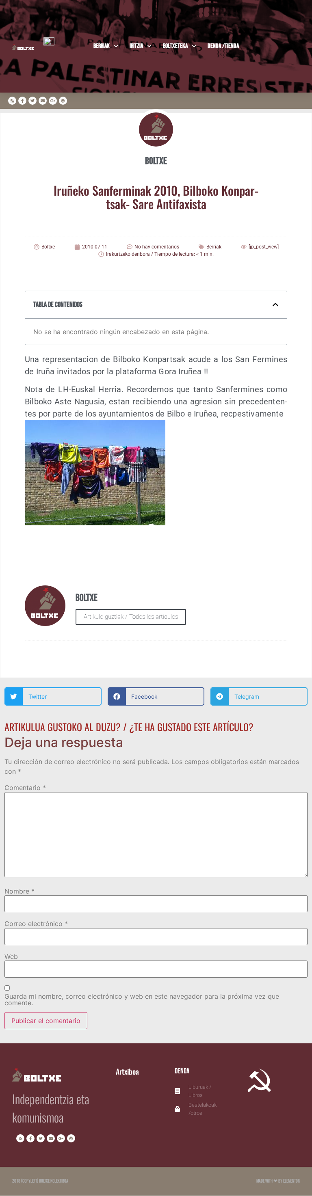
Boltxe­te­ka (175, 46)
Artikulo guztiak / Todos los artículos (131, 616)
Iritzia (136, 46)
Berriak (101, 46)
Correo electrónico (36, 923)
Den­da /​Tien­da (223, 46)
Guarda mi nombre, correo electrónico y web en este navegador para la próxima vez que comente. (141, 999)
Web (11, 956)
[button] (275, 304)
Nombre (19, 891)
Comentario (25, 787)
